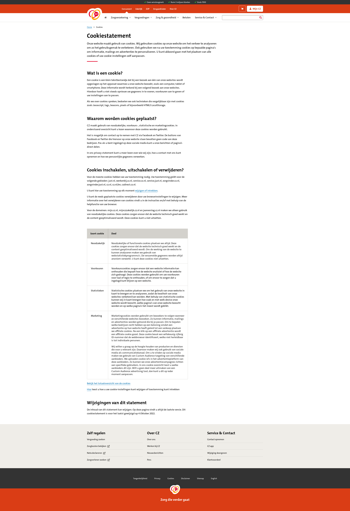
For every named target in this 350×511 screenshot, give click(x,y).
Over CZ (173, 9)
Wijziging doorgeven (217, 452)
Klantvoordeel (214, 459)
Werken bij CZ (153, 446)
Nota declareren (98, 453)
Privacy (157, 478)
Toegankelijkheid (140, 478)
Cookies (170, 478)
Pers (149, 459)
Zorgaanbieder (159, 9)
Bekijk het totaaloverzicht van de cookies (108, 383)
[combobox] (242, 17)
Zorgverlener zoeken (98, 460)
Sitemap (200, 478)
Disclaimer (185, 478)
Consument (127, 9)
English (214, 478)
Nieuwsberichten (155, 452)
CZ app (210, 446)
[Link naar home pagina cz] (94, 15)
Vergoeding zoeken (96, 439)
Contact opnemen (215, 439)
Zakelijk (138, 9)
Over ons (151, 439)
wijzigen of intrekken (146, 190)
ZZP (147, 9)
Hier (89, 389)
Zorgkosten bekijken (98, 446)
